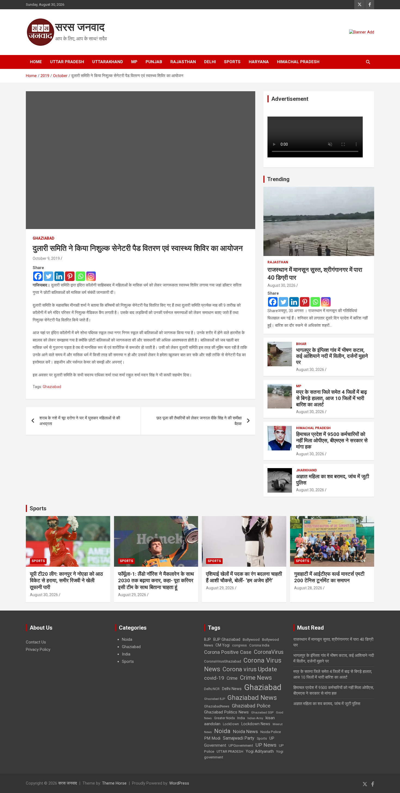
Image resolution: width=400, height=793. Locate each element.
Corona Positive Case (227, 652)
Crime (232, 678)
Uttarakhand (107, 61)
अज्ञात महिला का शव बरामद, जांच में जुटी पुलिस (332, 479)
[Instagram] (91, 276)
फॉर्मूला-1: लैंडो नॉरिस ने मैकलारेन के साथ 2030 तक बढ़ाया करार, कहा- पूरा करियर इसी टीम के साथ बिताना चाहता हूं (156, 580)
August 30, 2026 (281, 285)
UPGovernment (241, 745)
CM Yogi (223, 645)
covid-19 (214, 678)
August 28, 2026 (308, 588)
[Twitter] (48, 276)
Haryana (259, 61)
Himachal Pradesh (298, 61)
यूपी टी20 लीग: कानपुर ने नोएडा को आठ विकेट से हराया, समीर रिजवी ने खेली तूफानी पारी (66, 580)
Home (36, 61)
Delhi (210, 61)
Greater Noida (224, 718)
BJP (207, 639)
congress (239, 645)
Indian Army (255, 718)
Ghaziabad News (252, 697)
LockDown (231, 724)
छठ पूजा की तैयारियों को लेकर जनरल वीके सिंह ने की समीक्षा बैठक (199, 421)
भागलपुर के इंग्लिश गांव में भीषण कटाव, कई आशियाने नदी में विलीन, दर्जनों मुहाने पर (332, 356)
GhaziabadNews (216, 706)
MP (134, 61)
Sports (232, 61)
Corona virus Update (250, 669)
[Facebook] (38, 276)
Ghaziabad (43, 238)
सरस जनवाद (79, 27)
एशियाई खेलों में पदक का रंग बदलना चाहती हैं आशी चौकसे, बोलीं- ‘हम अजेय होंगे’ (244, 577)
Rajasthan (183, 61)
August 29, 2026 (132, 595)
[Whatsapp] (80, 276)
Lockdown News (255, 724)
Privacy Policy (38, 649)
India (126, 654)
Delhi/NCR (212, 689)
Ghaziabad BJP (214, 699)
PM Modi (212, 738)
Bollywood (251, 639)
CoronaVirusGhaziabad (222, 661)
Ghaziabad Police (251, 706)
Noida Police (270, 732)
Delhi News (232, 688)
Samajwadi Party (238, 738)
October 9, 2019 (46, 258)
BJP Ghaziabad (226, 639)
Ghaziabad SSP (262, 712)
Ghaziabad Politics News (226, 712)
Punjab (154, 61)
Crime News (256, 677)
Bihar (301, 344)
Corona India (259, 645)
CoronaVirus (269, 652)
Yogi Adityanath (260, 751)
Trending (278, 179)
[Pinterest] (70, 276)
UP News (266, 745)
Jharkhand (306, 470)
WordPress (179, 783)
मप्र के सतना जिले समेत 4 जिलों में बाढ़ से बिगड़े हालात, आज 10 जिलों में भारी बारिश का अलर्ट (331, 398)
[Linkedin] (59, 276)
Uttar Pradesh (67, 61)
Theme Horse (114, 783)
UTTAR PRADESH (230, 751)
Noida (127, 639)
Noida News (245, 731)
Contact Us (36, 642)
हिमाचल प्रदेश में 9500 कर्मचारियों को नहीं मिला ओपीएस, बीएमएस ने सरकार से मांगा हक (332, 440)
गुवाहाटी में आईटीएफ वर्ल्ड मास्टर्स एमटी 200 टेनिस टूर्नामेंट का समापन (329, 577)
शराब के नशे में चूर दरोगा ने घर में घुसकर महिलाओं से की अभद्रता (79, 421)
